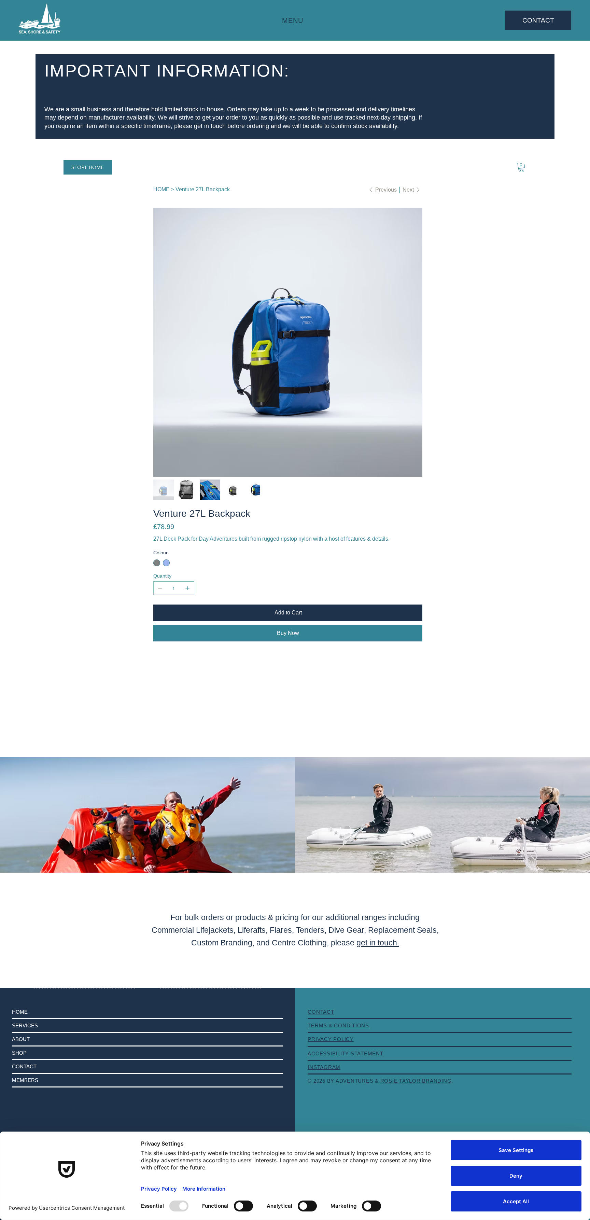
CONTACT (24, 1066)
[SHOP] (274, 1052)
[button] (521, 167)
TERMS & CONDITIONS (338, 1025)
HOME (20, 1012)
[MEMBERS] (274, 1080)
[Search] (502, 20)
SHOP (19, 1053)
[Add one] (187, 588)
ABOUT (21, 1039)
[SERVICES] (274, 1025)
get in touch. (377, 942)
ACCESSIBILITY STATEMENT (345, 1053)
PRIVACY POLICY (331, 1039)
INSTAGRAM (324, 1067)
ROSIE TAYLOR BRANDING (416, 1081)
